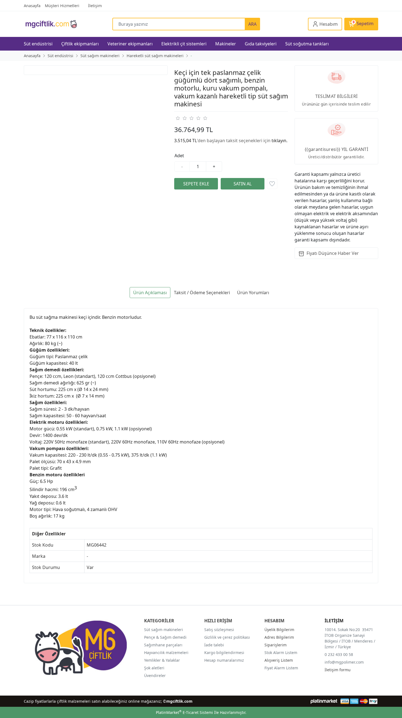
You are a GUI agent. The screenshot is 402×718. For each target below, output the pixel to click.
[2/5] (181, 118)
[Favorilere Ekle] (272, 184)
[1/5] (177, 118)
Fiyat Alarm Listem (281, 667)
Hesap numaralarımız (224, 660)
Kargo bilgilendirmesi (224, 652)
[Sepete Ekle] (196, 183)
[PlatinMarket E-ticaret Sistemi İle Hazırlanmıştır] (324, 701)
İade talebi (214, 644)
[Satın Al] (242, 183)
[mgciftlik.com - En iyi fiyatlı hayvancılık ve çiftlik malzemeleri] (68, 24)
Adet (179, 156)
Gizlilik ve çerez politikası (227, 637)
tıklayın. (279, 141)
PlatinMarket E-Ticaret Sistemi (184, 712)
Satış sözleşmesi (219, 629)
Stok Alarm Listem (280, 652)
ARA (252, 24)
